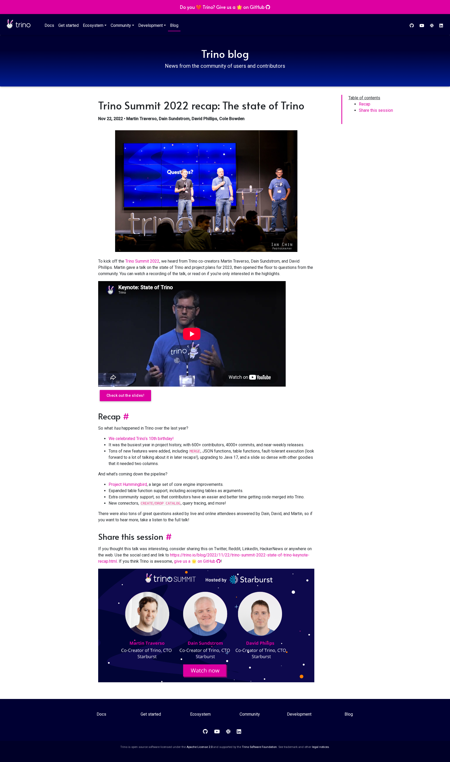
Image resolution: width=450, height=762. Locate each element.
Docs (49, 25)
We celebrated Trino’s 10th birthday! (141, 438)
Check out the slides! (126, 395)
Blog (174, 25)
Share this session (376, 110)
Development (150, 25)
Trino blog (225, 53)
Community (121, 25)
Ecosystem (93, 25)
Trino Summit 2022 (142, 261)
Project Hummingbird (128, 484)
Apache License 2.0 (199, 747)
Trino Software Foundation (259, 747)
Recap (364, 104)
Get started (68, 25)
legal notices (320, 747)
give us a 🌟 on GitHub (195, 561)
